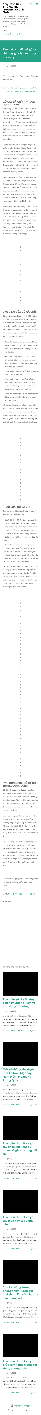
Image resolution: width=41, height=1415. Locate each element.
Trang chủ (7, 34)
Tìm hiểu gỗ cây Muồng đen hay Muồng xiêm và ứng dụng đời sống (19, 1002)
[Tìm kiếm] (31, 4)
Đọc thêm (34, 1031)
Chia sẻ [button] (33, 894)
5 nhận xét (15, 1249)
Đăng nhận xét (17, 1031)
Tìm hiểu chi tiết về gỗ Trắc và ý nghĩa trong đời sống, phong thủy (20, 1364)
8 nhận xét (15, 1105)
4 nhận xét (15, 1322)
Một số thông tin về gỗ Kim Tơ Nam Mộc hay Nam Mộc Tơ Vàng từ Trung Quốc (18, 1074)
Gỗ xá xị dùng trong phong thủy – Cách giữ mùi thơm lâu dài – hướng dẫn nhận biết (20, 1292)
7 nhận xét (15, 1178)
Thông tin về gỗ (15, 894)
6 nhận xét (15, 1393)
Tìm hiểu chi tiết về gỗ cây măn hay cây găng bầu (18, 1220)
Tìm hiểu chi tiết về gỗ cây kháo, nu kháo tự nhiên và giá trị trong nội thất (20, 1148)
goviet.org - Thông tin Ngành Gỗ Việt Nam (14, 8)
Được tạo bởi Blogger (22, 1406)
